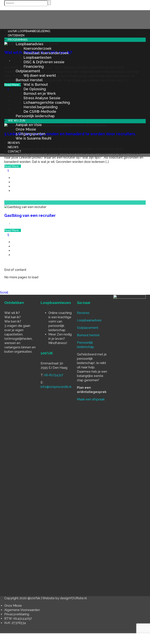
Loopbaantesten (37, 57)
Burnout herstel (88, 335)
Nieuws (13, 147)
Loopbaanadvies (29, 44)
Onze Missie (26, 129)
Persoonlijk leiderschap (35, 116)
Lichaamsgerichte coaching (46, 102)
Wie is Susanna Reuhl (33, 138)
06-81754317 (53, 375)
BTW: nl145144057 (18, 618)
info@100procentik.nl (56, 387)
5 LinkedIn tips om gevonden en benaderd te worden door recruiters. (70, 134)
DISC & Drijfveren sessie (43, 62)
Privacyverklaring (16, 614)
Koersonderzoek (37, 48)
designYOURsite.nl (73, 598)
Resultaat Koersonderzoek (46, 53)
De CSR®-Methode (39, 111)
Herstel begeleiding (40, 107)
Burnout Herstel (29, 80)
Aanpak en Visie (29, 125)
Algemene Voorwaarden (22, 610)
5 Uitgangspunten (30, 134)
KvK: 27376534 (15, 623)
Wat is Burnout (35, 84)
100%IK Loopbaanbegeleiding (29, 31)
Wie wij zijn (16, 120)
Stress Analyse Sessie (41, 98)
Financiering (33, 66)
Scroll (4, 292)
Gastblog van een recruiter (30, 215)
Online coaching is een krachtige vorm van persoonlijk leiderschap (60, 321)
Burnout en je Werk (39, 93)
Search (49, 2)
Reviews (14, 142)
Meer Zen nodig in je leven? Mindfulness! (60, 339)
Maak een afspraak (91, 399)
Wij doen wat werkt (39, 75)
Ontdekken (16, 35)
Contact (14, 151)
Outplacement (28, 71)
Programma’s (18, 39)
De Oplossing (34, 89)
